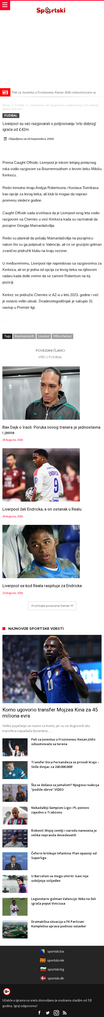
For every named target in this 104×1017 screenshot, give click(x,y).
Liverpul (43, 336)
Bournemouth (24, 336)
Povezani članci (50, 350)
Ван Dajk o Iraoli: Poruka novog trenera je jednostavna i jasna (51, 430)
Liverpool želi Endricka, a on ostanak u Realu (42, 509)
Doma (6, 105)
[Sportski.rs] (52, 5)
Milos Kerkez (62, 336)
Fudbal (19, 105)
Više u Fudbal (50, 357)
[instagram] (56, 1013)
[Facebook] (39, 1013)
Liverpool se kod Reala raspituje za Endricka (42, 585)
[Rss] (65, 1013)
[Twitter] (48, 1013)
